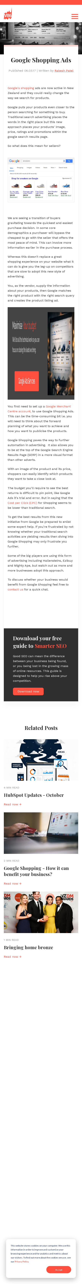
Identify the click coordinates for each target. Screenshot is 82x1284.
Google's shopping (21, 88)
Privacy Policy (21, 1261)
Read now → (12, 804)
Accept (58, 1269)
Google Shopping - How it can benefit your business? (36, 871)
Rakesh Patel (64, 70)
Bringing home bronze (28, 947)
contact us (15, 589)
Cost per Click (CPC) (22, 503)
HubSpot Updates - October (34, 795)
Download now (28, 691)
